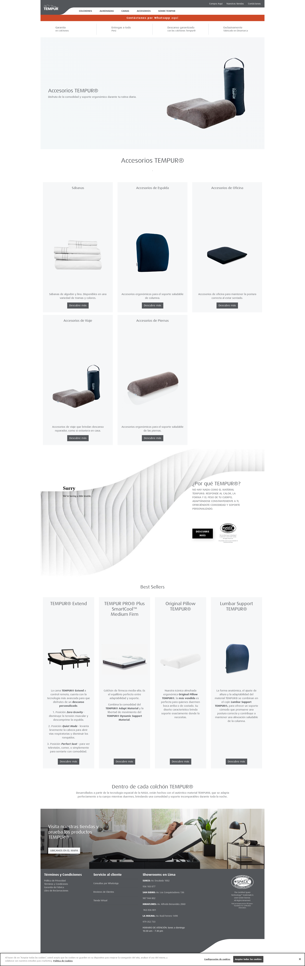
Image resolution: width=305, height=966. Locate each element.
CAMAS (125, 11)
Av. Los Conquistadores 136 (170, 892)
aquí (175, 18)
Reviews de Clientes (103, 891)
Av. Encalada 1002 (160, 880)
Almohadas (107, 11)
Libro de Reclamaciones (56, 890)
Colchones (85, 11)
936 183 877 (149, 886)
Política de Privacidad (55, 880)
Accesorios (144, 11)
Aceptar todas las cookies (248, 959)
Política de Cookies (63, 960)
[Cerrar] (299, 959)
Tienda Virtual (100, 900)
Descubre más (202, 533)
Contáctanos (254, 3)
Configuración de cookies (217, 959)
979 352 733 (149, 921)
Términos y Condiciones (56, 884)
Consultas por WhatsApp (106, 883)
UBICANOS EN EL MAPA (64, 850)
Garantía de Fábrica (54, 887)
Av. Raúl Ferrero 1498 (167, 915)
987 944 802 (149, 898)
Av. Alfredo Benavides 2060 (171, 904)
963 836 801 (149, 910)
